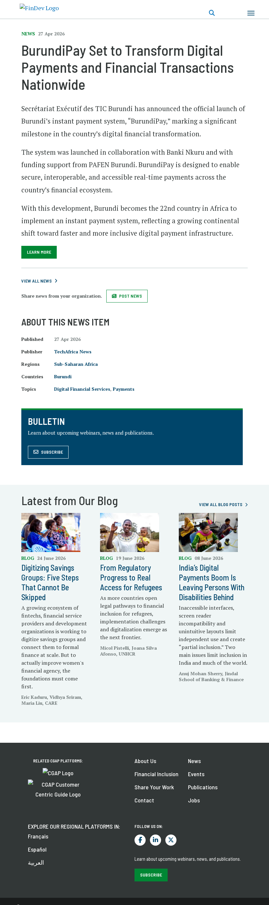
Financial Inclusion (156, 773)
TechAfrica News (73, 351)
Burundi (63, 376)
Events (196, 773)
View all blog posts (220, 504)
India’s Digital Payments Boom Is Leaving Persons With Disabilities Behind (211, 582)
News (194, 760)
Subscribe (52, 452)
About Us (145, 760)
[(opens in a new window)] (58, 772)
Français (38, 836)
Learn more (39, 252)
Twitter (170, 840)
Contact (144, 800)
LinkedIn (155, 840)
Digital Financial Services (82, 389)
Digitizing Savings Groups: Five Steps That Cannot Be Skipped (50, 582)
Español (37, 849)
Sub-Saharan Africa (76, 364)
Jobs (194, 800)
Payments (123, 389)
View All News (36, 281)
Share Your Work (154, 787)
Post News (130, 296)
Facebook (140, 840)
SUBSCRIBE (151, 874)
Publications (202, 787)
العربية (36, 862)
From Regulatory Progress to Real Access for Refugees (131, 577)
